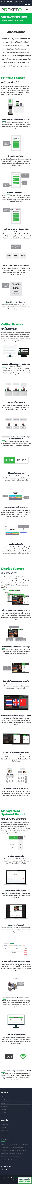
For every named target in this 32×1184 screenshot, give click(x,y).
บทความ (3, 1128)
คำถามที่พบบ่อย (5, 1134)
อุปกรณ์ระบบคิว (5, 1103)
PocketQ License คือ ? (7, 1124)
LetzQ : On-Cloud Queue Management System (14, 1160)
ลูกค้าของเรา (4, 1106)
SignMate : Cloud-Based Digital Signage (12, 1153)
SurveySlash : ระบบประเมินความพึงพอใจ (12, 1147)
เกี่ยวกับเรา (4, 1109)
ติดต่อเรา (3, 1112)
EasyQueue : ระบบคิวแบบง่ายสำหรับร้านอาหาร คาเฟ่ (15, 1144)
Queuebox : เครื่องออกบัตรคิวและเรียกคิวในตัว (13, 1150)
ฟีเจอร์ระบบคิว (5, 1100)
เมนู (29, 10)
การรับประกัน (4, 1131)
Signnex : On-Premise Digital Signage (11, 1157)
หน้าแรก (4, 20)
